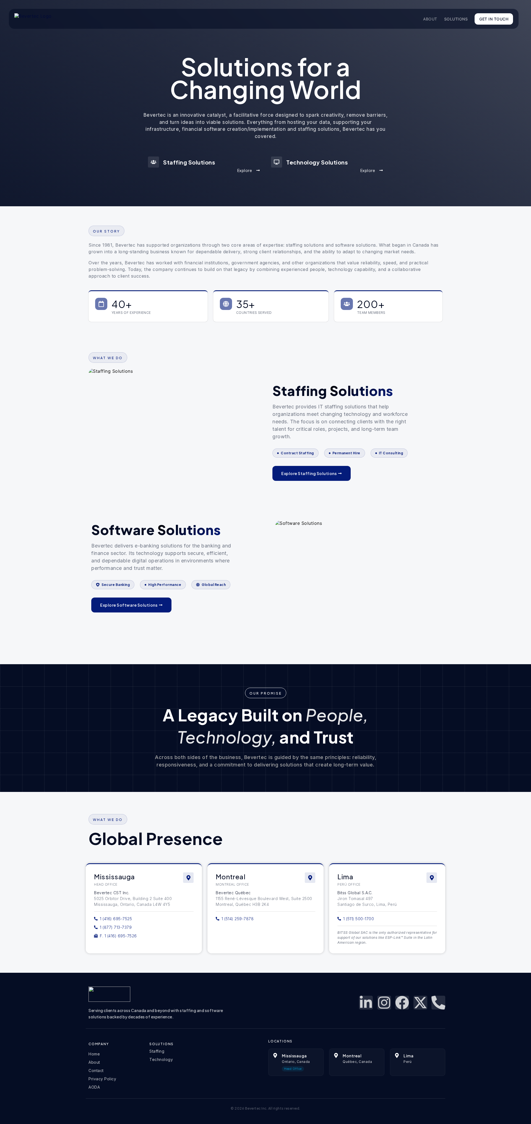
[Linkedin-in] (366, 1003)
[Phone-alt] (438, 1003)
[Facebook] (402, 1003)
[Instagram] (384, 1003)
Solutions (456, 19)
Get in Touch (493, 19)
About (430, 19)
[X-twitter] (420, 1003)
